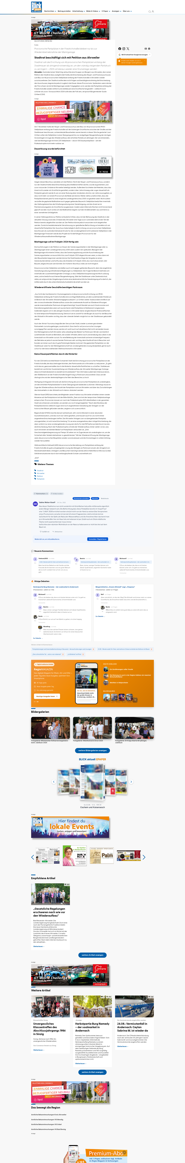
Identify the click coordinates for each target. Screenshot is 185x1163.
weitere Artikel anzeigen (92, 955)
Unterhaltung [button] (77, 11)
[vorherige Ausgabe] (54, 782)
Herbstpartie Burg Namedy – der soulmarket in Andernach (92, 1027)
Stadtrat (40, 471)
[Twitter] (128, 49)
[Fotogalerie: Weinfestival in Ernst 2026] (92, 728)
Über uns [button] (126, 11)
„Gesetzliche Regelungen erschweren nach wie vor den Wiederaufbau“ (49, 912)
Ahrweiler (41, 473)
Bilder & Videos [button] (92, 11)
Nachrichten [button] (49, 11)
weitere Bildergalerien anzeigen (92, 751)
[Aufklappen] (124, 1152)
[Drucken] (149, 49)
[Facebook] (119, 49)
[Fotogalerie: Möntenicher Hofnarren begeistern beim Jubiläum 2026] (50, 728)
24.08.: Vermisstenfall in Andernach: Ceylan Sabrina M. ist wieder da (132, 1027)
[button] (32, 857)
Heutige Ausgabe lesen (45, 696)
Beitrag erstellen (64, 11)
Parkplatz (40, 479)
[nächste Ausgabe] (131, 782)
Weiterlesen (38, 946)
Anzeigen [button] (116, 11)
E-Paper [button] (105, 11)
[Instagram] (123, 49)
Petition (40, 476)
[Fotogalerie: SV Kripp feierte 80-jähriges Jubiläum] (134, 728)
